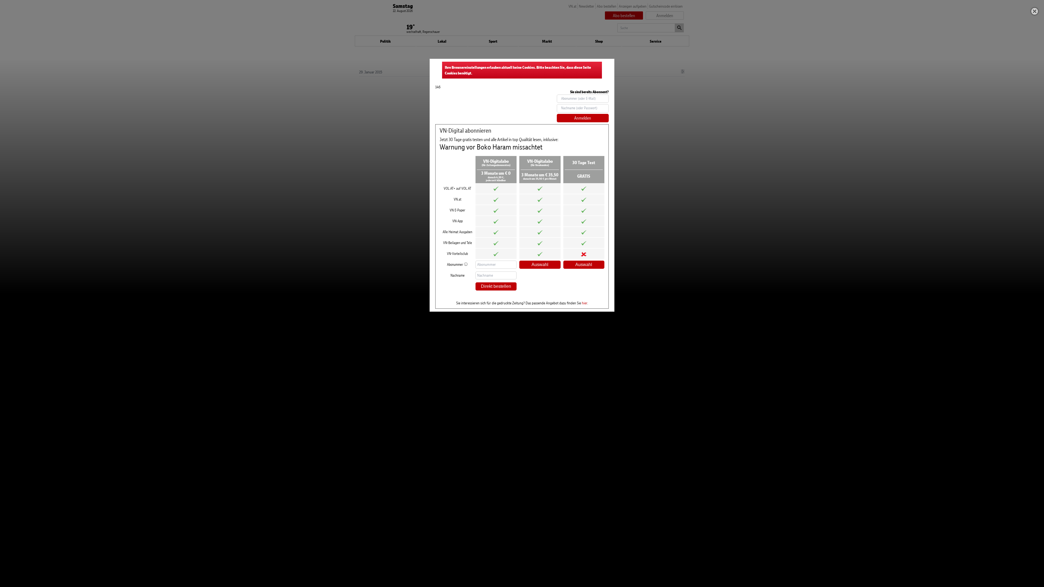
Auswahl (540, 264)
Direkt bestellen (496, 286)
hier (584, 302)
